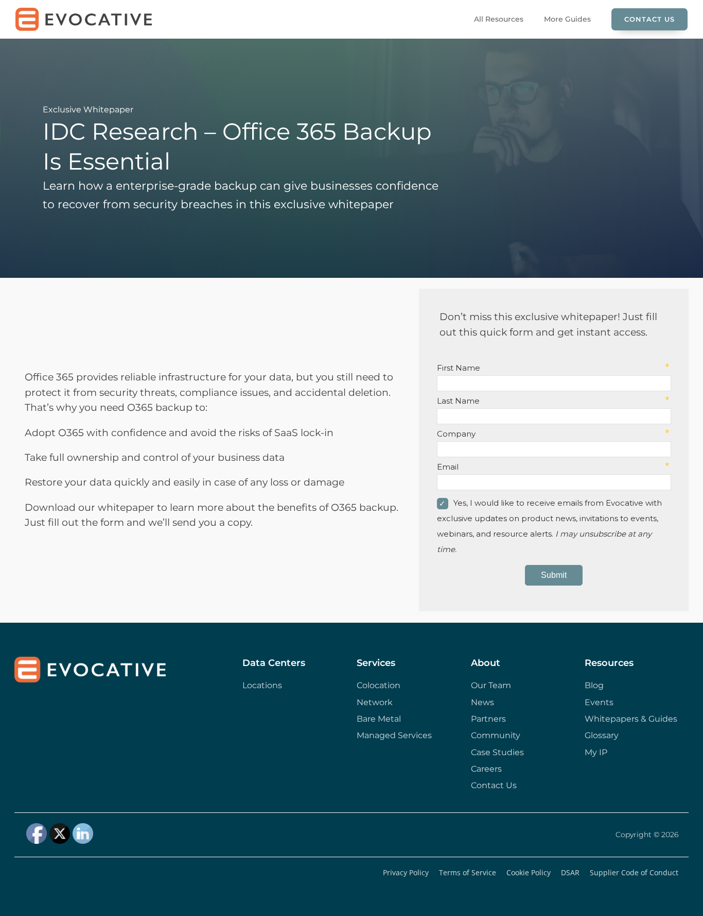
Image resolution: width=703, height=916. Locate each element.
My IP (596, 752)
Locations (262, 685)
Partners (488, 719)
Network (375, 702)
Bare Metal (379, 719)
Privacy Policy (406, 872)
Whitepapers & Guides (631, 719)
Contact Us (649, 19)
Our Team (491, 685)
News (482, 702)
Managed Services (394, 735)
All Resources (498, 19)
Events (599, 702)
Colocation (378, 685)
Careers (486, 769)
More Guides (567, 19)
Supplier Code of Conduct (634, 872)
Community (495, 735)
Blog (594, 685)
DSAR (570, 872)
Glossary (602, 735)
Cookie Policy (528, 872)
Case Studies (497, 752)
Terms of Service (467, 872)
